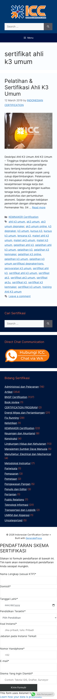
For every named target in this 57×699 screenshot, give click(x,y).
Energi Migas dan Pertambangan (25, 412)
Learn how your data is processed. (21, 696)
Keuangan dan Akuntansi (20, 433)
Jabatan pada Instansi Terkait (18, 636)
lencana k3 (24, 235)
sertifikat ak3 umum (23, 277)
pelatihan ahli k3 (24, 245)
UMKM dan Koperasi (17, 515)
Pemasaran (11, 473)
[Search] (48, 26)
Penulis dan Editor (16, 489)
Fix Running (12, 417)
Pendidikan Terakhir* (13, 611)
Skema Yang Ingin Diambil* (16, 673)
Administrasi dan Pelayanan (22, 386)
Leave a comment (20, 296)
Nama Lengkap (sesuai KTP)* (18, 574)
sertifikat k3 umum (29, 286)
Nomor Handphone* (12, 648)
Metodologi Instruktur (18, 463)
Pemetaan (11, 478)
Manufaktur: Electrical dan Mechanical (28, 454)
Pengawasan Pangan (17, 484)
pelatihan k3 (25, 249)
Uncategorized (13, 520)
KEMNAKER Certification (23, 216)
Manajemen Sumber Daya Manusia (26, 448)
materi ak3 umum (24, 240)
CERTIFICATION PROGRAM (21, 407)
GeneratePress (34, 538)
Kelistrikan (11, 423)
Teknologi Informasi (16, 504)
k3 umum (23, 230)
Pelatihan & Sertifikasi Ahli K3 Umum (26, 87)
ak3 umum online (36, 226)
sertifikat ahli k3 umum (23, 273)
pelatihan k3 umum (16, 259)
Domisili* (5, 586)
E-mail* (4, 661)
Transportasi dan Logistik (20, 510)
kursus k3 (36, 230)
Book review (12, 402)
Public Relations (14, 499)
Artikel (8, 391)
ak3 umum (33, 221)
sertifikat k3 (19, 282)
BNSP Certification (16, 397)
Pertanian (10, 494)
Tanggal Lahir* (9, 598)
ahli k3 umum (17, 221)
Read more (38, 207)
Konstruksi (11, 438)
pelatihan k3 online (29, 254)
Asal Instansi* (8, 623)
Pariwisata (11, 468)
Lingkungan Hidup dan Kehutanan (25, 443)
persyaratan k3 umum (18, 268)
